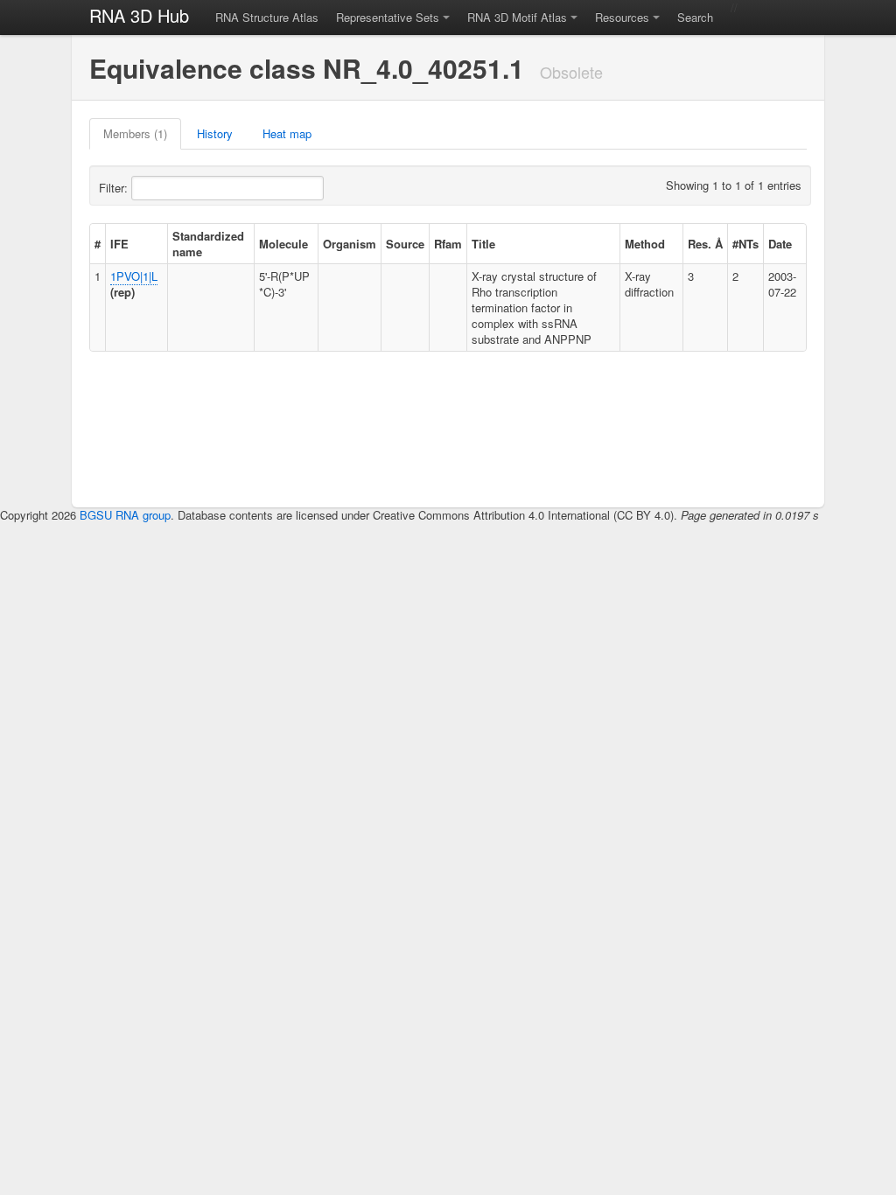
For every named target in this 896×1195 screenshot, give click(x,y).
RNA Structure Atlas (266, 17)
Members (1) (135, 133)
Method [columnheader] (645, 243)
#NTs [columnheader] (745, 243)
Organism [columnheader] (349, 243)
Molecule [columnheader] (283, 243)
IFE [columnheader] (119, 243)
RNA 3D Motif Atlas (517, 17)
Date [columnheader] (780, 243)
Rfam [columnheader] (448, 243)
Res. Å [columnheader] (705, 243)
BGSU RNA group (125, 515)
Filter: (115, 187)
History (215, 133)
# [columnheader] (97, 243)
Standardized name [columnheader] (208, 243)
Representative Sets (387, 17)
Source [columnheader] (405, 243)
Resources (622, 17)
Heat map (287, 133)
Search (695, 17)
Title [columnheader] (483, 243)
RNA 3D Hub (139, 15)
